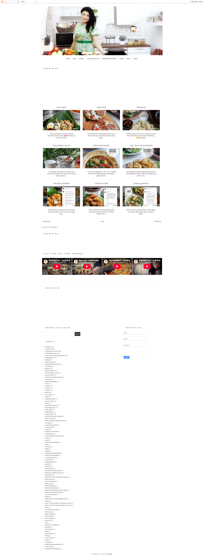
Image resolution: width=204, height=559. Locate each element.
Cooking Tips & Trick (93, 58)
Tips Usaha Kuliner (50, 494)
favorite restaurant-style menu (53, 544)
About (128, 58)
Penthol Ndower (62, 183)
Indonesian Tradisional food (53, 470)
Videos (121, 58)
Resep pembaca (50, 370)
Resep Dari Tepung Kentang (53, 492)
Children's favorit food (51, 431)
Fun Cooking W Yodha (51, 509)
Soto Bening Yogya (61, 145)
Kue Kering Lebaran (51, 405)
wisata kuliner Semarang (52, 549)
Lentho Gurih (101, 183)
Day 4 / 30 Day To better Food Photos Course (58, 503)
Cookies (47, 390)
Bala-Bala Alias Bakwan (141, 145)
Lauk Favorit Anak (50, 457)
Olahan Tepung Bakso (51, 488)
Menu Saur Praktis (50, 481)
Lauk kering (48, 460)
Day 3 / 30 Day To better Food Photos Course (58, 505)
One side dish (49, 529)
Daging (47, 451)
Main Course (49, 479)
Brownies (48, 466)
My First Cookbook (50, 486)
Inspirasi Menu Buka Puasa (53, 377)
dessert (47, 429)
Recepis (47, 388)
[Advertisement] (102, 88)
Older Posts (157, 221)
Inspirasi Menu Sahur (51, 425)
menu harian (48, 546)
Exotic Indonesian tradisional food (55, 420)
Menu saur (48, 520)
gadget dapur (49, 412)
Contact (135, 58)
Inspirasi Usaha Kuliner (52, 442)
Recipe (47, 536)
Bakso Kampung (141, 183)
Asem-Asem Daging (101, 145)
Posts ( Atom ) (53, 227)
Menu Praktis (49, 516)
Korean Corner (49, 401)
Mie (46, 523)
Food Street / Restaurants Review (54, 355)
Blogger (110, 554)
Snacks (47, 386)
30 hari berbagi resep (51, 373)
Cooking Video (49, 434)
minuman (48, 447)
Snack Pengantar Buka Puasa (53, 436)
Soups (47, 540)
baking (47, 360)
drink (46, 444)
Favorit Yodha (49, 375)
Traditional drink (50, 399)
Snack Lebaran (49, 538)
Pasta (46, 531)
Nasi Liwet (61, 107)
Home (68, 58)
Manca (47, 392)
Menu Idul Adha (49, 514)
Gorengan (48, 423)
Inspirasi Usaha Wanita (52, 455)
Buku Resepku (49, 468)
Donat (47, 507)
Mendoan (141, 107)
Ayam (46, 449)
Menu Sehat (48, 483)
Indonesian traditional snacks (53, 473)
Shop (74, 58)
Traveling (48, 379)
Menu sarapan (49, 518)
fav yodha (48, 542)
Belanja (47, 464)
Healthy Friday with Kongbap (53, 416)
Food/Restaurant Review (109, 58)
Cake (46, 397)
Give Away (48, 366)
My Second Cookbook (51, 525)
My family (48, 527)
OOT (46, 384)
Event (46, 440)
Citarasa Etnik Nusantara (52, 364)
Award (47, 501)
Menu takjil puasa (50, 407)
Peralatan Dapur (50, 462)
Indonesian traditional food (53, 453)
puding (47, 496)
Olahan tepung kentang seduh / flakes (56, 490)
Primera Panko (49, 533)
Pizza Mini (101, 107)
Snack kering (49, 427)
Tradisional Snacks (50, 353)
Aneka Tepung (49, 362)
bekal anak (48, 410)
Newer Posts (46, 221)
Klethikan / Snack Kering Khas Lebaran (56, 477)
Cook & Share (49, 414)
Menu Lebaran (49, 418)
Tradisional (48, 349)
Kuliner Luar (48, 512)
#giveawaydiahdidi (50, 381)
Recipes (81, 58)
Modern (47, 368)
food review (48, 394)
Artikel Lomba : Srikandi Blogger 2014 (56, 499)
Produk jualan (49, 358)
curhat (47, 438)
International (48, 475)
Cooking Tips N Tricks (51, 351)
